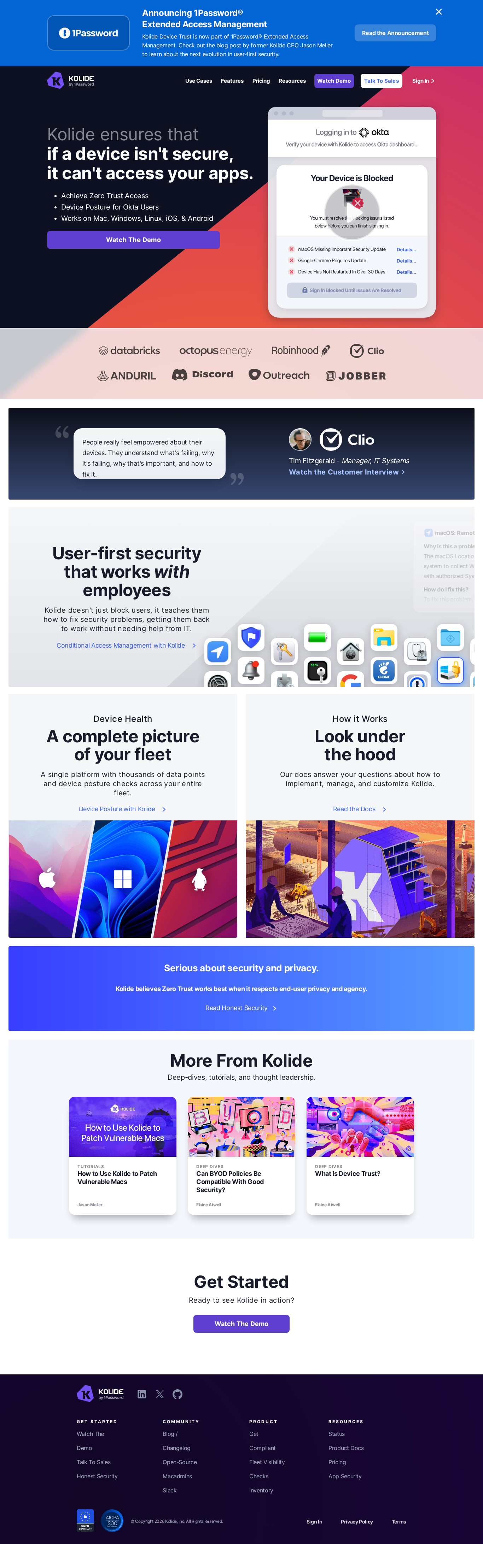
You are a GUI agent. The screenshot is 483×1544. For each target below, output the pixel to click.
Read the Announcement (395, 32)
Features (232, 81)
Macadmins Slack (177, 1483)
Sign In (420, 81)
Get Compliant (262, 1440)
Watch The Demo (133, 239)
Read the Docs (354, 809)
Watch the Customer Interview (344, 472)
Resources (292, 81)
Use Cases (198, 81)
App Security (345, 1476)
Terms (399, 1522)
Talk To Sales (381, 80)
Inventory (261, 1490)
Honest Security (97, 1476)
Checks (258, 1476)
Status (336, 1433)
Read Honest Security (236, 1008)
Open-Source (180, 1462)
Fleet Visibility (267, 1462)
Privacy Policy (357, 1522)
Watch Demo (334, 80)
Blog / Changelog (177, 1440)
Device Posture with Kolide (117, 809)
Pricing (261, 81)
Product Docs (346, 1447)
